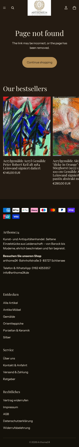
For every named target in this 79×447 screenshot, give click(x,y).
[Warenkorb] (74, 8)
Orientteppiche (13, 323)
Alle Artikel (10, 303)
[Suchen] (12, 8)
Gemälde (9, 316)
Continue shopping (39, 62)
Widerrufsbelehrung (16, 428)
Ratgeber (9, 379)
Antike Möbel (12, 310)
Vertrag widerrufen (15, 400)
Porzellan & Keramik (16, 330)
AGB (6, 414)
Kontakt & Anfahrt (15, 365)
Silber (7, 337)
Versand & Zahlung (15, 372)
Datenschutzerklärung (18, 421)
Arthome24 (43, 442)
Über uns (9, 358)
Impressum (10, 407)
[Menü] (4, 7)
